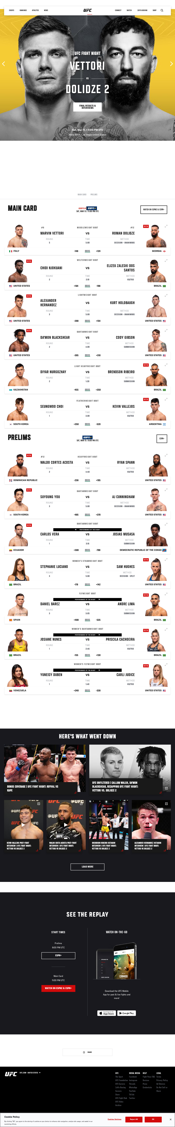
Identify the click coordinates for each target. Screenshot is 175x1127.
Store (117, 1095)
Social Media (134, 1073)
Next (170, 63)
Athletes (35, 10)
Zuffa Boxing (142, 10)
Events (11, 10)
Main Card (82, 195)
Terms (158, 1077)
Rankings (23, 10)
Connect (118, 10)
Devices (146, 1080)
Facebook (133, 1077)
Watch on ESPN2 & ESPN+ (153, 209)
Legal (158, 1073)
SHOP (154, 10)
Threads (132, 1084)
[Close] (171, 1119)
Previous (4, 63)
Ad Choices (160, 1084)
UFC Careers (120, 1084)
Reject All (134, 1119)
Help (145, 1073)
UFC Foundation (121, 1080)
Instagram (133, 1080)
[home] (88, 10)
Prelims (94, 195)
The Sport (119, 1077)
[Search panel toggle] (162, 10)
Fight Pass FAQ (149, 1077)
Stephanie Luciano (54, 567)
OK (153, 1119)
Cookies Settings (114, 1119)
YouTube (132, 1091)
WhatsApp (133, 1087)
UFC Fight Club (121, 1098)
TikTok (131, 1095)
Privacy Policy (162, 1080)
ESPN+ (161, 439)
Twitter (132, 1098)
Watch (129, 10)
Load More (87, 866)
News (46, 10)
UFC (116, 1073)
